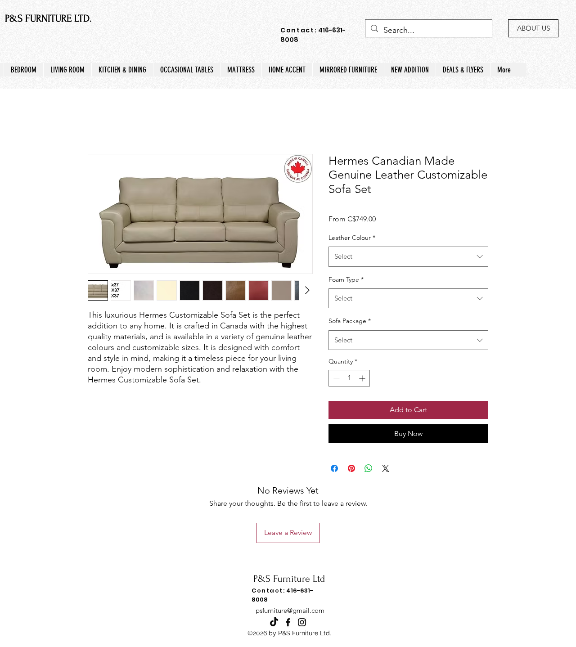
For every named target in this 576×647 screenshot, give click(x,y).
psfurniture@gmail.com (290, 610)
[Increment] (363, 378)
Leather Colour (351, 238)
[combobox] (408, 256)
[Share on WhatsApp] (368, 468)
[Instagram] (302, 622)
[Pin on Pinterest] (351, 468)
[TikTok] (274, 622)
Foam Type (346, 279)
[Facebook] (288, 622)
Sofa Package (349, 321)
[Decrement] (335, 378)
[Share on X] (385, 468)
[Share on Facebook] (334, 468)
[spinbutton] (349, 378)
